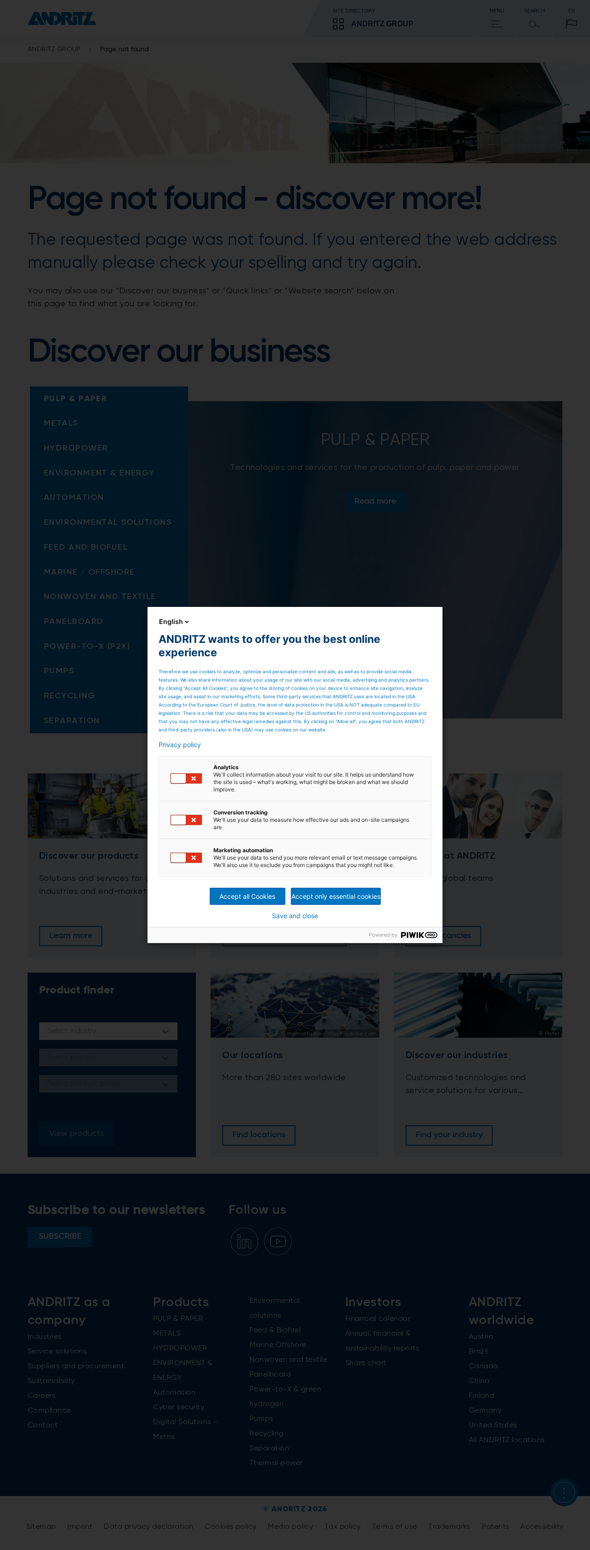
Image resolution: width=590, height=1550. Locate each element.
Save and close (295, 916)
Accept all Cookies (247, 896)
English (171, 621)
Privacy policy (180, 744)
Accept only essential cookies (335, 896)
